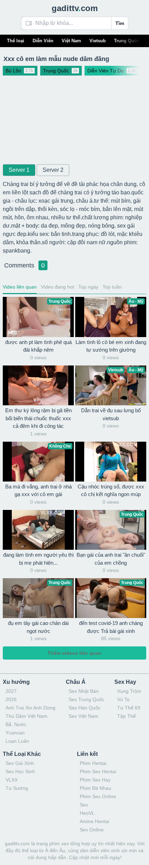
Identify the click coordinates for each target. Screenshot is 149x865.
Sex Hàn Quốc (84, 707)
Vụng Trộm (129, 691)
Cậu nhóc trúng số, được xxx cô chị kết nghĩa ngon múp (111, 490)
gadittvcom (75, 8)
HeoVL (87, 813)
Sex (84, 804)
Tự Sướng (17, 788)
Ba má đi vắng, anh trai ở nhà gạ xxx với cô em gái (38, 490)
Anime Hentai (94, 821)
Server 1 (19, 170)
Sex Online (92, 829)
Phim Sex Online (98, 796)
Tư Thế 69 (128, 707)
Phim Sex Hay (95, 780)
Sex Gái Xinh (20, 763)
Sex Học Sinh (20, 771)
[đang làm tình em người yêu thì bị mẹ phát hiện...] (38, 530)
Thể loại (15, 40)
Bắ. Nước (16, 724)
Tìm (119, 23)
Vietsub (97, 40)
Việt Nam (71, 40)
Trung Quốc (126, 40)
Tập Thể (126, 716)
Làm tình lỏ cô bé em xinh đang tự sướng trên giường (111, 346)
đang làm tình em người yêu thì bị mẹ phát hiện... (38, 559)
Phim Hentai (93, 763)
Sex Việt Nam (83, 716)
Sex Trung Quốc (86, 699)
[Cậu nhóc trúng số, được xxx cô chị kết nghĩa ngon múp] (110, 462)
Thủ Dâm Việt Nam (26, 716)
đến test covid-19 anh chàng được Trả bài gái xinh (111, 627)
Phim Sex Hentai (98, 771)
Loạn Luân (17, 741)
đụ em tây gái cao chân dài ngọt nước (38, 627)
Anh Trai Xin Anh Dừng (30, 707)
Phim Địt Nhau (95, 788)
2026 (11, 699)
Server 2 (53, 170)
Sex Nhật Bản (84, 691)
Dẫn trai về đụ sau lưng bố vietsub (111, 414)
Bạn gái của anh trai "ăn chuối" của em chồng (111, 559)
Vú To (123, 699)
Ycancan (15, 732)
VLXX (12, 780)
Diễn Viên (43, 40)
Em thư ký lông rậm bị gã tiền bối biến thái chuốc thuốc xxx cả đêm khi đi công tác (38, 418)
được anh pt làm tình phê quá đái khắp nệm (38, 346)
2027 (11, 691)
